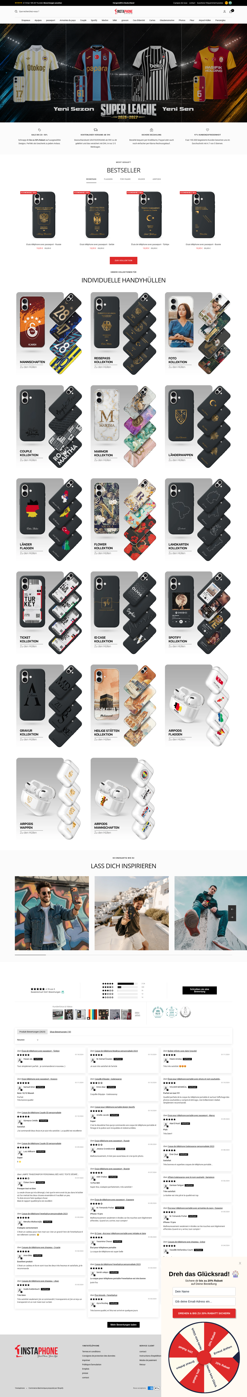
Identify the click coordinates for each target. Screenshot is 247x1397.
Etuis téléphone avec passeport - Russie (43, 244)
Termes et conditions (91, 1351)
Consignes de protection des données (98, 1356)
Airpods (157, 179)
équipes (38, 20)
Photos (182, 20)
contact (192, 3)
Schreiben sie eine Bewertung (199, 990)
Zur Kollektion (123, 261)
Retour (143, 1364)
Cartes (152, 20)
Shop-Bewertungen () (60, 1032)
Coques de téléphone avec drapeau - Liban (40, 1281)
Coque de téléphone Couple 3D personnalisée (41, 1112)
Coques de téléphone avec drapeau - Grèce (186, 1242)
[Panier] (230, 11)
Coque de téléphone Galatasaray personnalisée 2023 (191, 1146)
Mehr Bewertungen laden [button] (123, 1324)
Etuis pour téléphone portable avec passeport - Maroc (191, 1115)
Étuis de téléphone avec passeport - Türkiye (150, 244)
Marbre (105, 20)
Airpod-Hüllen (205, 20)
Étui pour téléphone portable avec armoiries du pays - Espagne (195, 1208)
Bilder (141, 179)
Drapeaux (26, 20)
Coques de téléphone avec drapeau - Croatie (41, 1247)
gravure (124, 20)
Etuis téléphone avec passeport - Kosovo (39, 1079)
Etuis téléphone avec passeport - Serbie (97, 244)
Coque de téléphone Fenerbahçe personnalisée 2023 (45, 1214)
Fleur (192, 20)
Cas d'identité (139, 20)
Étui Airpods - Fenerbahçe (106, 1295)
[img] (47, 989)
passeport (50, 20)
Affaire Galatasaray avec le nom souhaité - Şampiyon (191, 1177)
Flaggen (108, 179)
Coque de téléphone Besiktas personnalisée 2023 (116, 1051)
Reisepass (91, 179)
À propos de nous (180, 3)
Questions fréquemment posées (210, 3)
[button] (108, 984)
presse (85, 1373)
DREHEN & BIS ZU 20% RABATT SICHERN (204, 1313)
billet (115, 20)
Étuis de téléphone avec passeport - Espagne (114, 1200)
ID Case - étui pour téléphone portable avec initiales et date (120, 1233)
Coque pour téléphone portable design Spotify (115, 1107)
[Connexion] (224, 11)
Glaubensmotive (167, 20)
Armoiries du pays (68, 20)
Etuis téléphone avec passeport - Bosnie (203, 244)
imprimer (86, 1360)
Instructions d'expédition (150, 1356)
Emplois (85, 1369)
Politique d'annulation (91, 1364)
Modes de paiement (148, 1360)
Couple (83, 20)
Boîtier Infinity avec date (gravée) (182, 1051)
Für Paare (125, 179)
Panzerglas (220, 20)
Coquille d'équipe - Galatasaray (108, 1079)
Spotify (94, 20)
